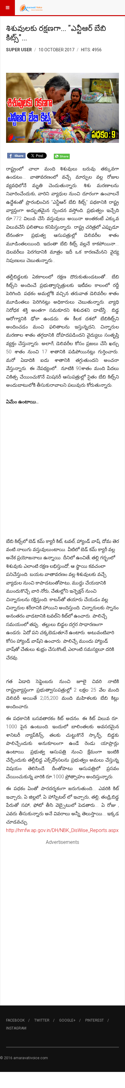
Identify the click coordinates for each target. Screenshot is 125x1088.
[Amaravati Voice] (31, 7)
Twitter (41, 1020)
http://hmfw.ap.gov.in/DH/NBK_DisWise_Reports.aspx (62, 830)
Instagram (16, 1028)
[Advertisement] (62, 471)
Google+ (67, 1020)
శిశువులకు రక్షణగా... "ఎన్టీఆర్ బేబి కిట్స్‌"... (56, 32)
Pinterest (94, 1020)
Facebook (15, 1020)
